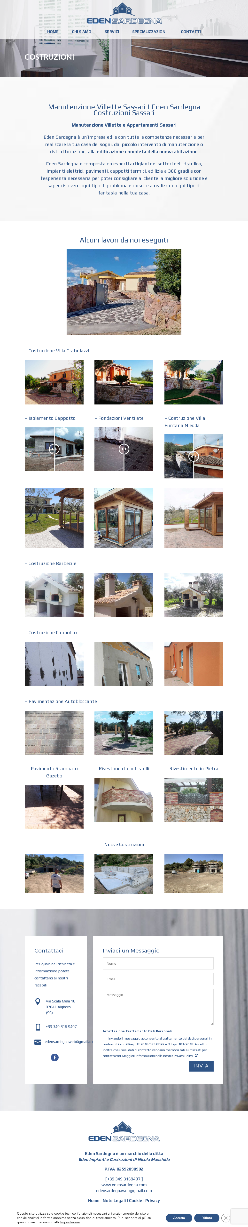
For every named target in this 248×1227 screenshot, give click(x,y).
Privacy (152, 1200)
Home (94, 1200)
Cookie (135, 1200)
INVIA (201, 1066)
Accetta (179, 1218)
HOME (53, 32)
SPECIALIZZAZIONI (149, 32)
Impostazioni (70, 1222)
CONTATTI (191, 32)
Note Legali (114, 1200)
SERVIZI (112, 32)
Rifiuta (207, 1218)
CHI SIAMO (81, 32)
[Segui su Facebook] (55, 1057)
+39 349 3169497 (124, 1179)
